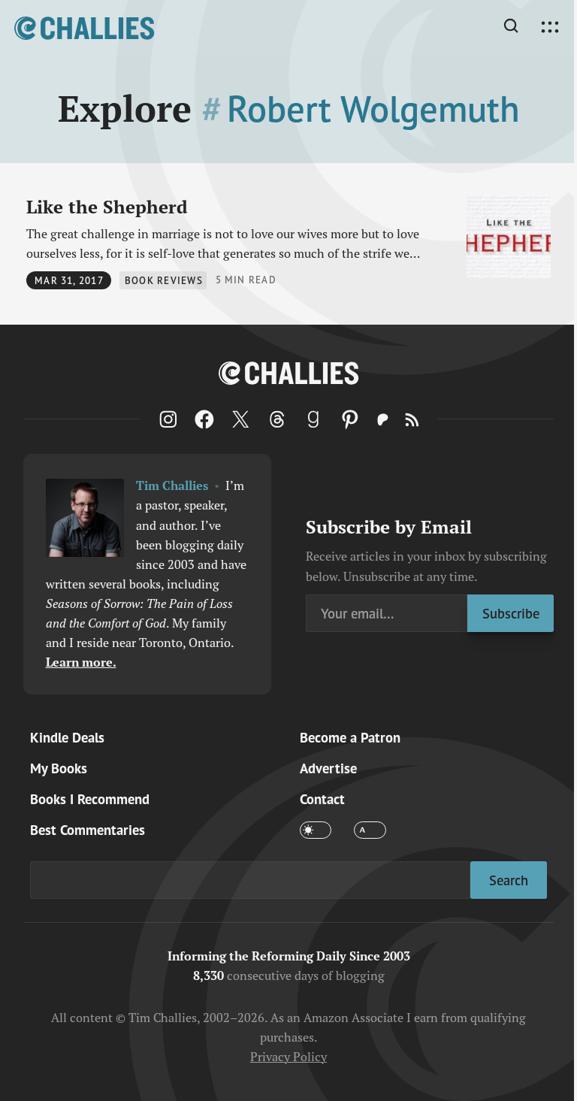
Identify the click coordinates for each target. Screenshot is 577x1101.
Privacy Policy (288, 1056)
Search (508, 880)
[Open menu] (549, 27)
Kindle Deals (67, 737)
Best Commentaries (87, 830)
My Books (58, 768)
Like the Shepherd (107, 206)
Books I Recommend (90, 799)
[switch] (315, 830)
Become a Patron (350, 737)
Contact (322, 799)
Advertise (328, 768)
